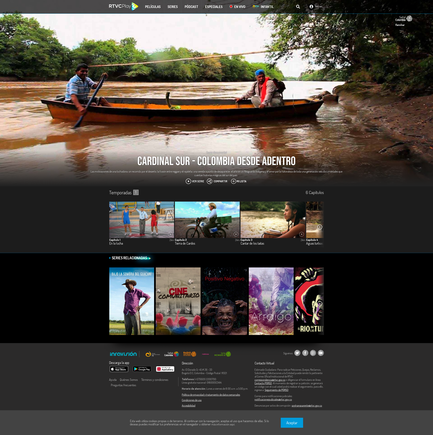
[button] (319, 227)
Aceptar (292, 422)
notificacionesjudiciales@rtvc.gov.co (273, 399)
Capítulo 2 (181, 240)
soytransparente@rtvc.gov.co (307, 405)
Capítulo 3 (246, 240)
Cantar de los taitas (252, 243)
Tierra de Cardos (185, 243)
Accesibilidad (188, 405)
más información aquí (222, 424)
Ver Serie (198, 181)
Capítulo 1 (114, 240)
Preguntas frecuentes (123, 385)
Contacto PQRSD (263, 383)
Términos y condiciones (154, 380)
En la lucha (116, 243)
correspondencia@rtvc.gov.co (270, 380)
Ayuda (113, 380)
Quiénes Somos (129, 380)
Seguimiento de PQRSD (276, 390)
